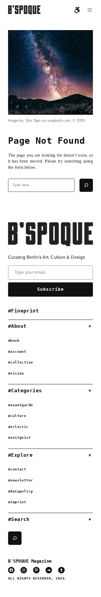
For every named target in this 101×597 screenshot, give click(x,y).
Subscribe (50, 289)
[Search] (86, 185)
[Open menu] (89, 10)
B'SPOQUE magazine (30, 561)
